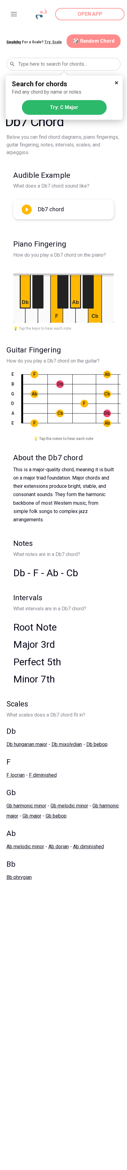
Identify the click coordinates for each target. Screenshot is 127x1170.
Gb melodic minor (69, 806)
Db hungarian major (26, 744)
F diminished (43, 775)
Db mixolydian (66, 744)
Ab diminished (88, 846)
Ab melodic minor (25, 846)
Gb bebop (56, 816)
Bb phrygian (19, 877)
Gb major (32, 816)
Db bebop (97, 744)
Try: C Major (64, 107)
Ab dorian (58, 846)
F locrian (15, 775)
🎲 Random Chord (93, 41)
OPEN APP (90, 14)
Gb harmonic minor (26, 806)
